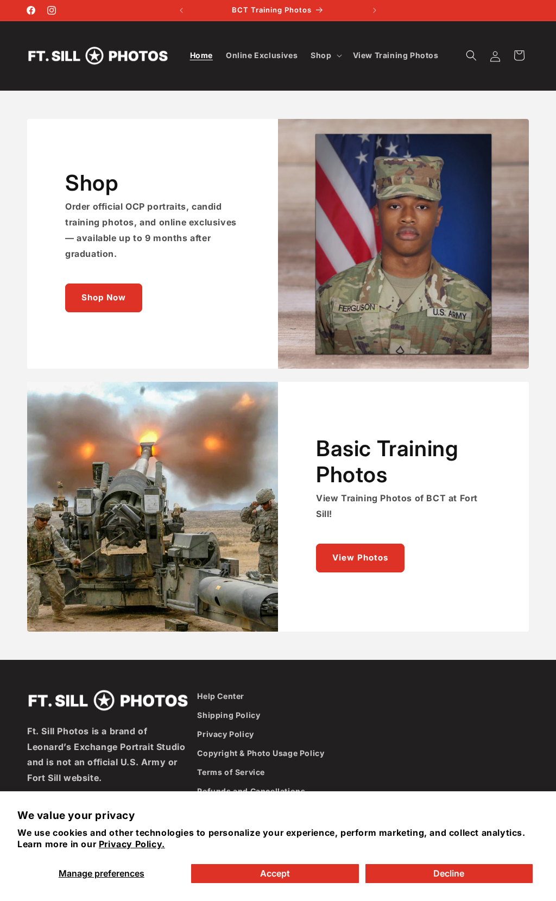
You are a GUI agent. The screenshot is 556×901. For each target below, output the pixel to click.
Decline (448, 873)
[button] (325, 55)
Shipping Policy (228, 715)
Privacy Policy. (132, 844)
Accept (275, 873)
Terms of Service (231, 772)
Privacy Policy (225, 734)
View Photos (360, 557)
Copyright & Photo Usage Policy (260, 753)
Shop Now (103, 297)
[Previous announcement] (181, 10)
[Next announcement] (375, 10)
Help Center (220, 696)
